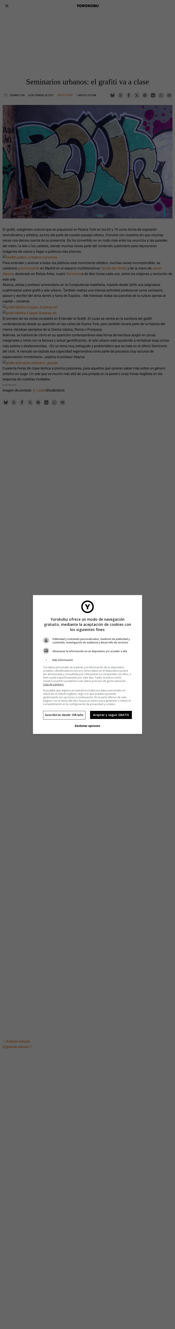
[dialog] (87, 664)
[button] (87, 660)
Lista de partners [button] (53, 684)
